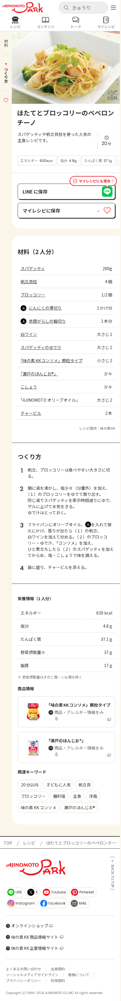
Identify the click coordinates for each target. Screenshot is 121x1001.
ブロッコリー (33, 295)
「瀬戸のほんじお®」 (39, 374)
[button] (83, 7)
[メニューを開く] (113, 7)
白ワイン (29, 334)
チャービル (31, 413)
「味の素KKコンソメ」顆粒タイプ (52, 360)
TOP (8, 843)
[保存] (6, 99)
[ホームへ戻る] (22, 7)
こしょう (29, 387)
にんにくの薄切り (45, 308)
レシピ (29, 843)
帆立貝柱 (29, 281)
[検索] (66, 7)
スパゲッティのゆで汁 (41, 347)
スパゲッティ (33, 268)
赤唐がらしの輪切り (47, 321)
